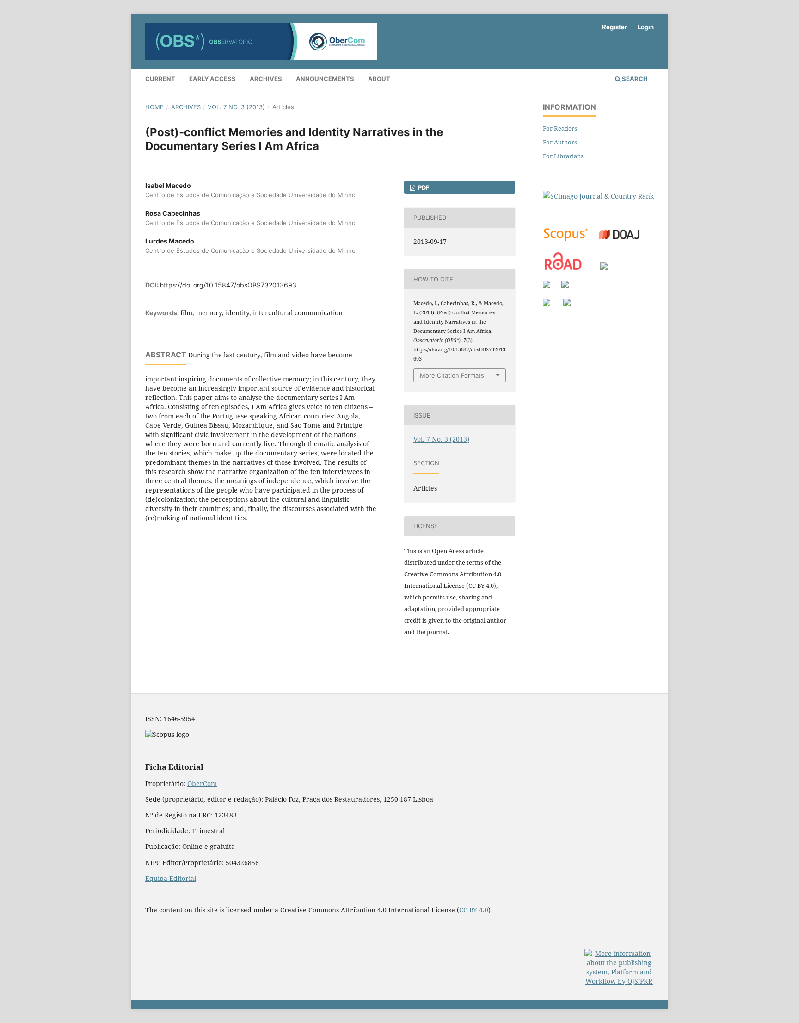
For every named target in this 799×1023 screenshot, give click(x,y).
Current (160, 78)
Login (646, 27)
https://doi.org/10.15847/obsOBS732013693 (228, 285)
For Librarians (563, 156)
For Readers (560, 128)
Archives (266, 78)
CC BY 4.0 (473, 909)
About (379, 78)
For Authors (560, 142)
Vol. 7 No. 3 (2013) (236, 107)
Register (614, 27)
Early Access (212, 78)
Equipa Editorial (170, 878)
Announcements (325, 78)
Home (154, 107)
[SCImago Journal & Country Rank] (598, 196)
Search (634, 78)
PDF (423, 187)
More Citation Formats (452, 375)
